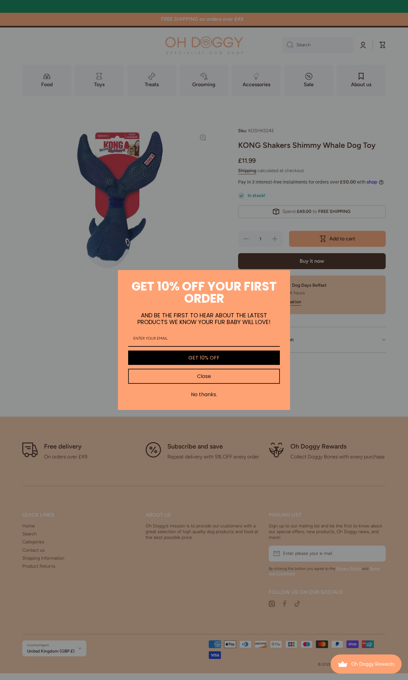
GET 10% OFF (204, 357)
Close (204, 376)
